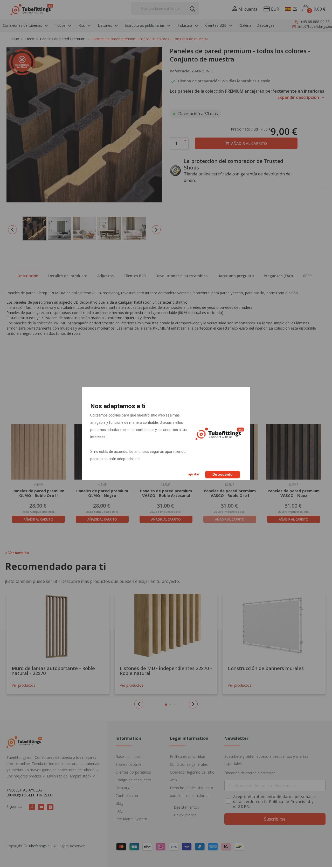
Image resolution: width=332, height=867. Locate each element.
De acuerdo (222, 474)
